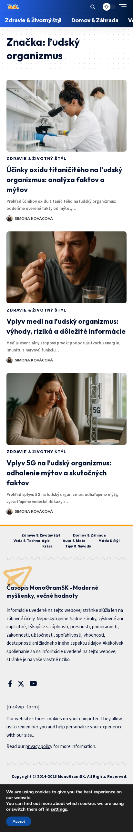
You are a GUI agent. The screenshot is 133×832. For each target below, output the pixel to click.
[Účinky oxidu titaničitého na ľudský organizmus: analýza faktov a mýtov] (66, 116)
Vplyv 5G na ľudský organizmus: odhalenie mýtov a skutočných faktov (58, 472)
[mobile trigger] (121, 6)
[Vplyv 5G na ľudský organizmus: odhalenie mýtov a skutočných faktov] (66, 409)
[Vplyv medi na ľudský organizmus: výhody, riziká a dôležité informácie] (66, 267)
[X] (21, 683)
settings (59, 809)
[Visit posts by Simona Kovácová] (9, 218)
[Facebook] (10, 683)
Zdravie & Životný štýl (36, 158)
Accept (19, 821)
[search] (92, 7)
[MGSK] (13, 7)
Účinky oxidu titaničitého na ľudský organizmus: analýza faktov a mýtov (64, 179)
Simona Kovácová (34, 218)
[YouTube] (33, 683)
